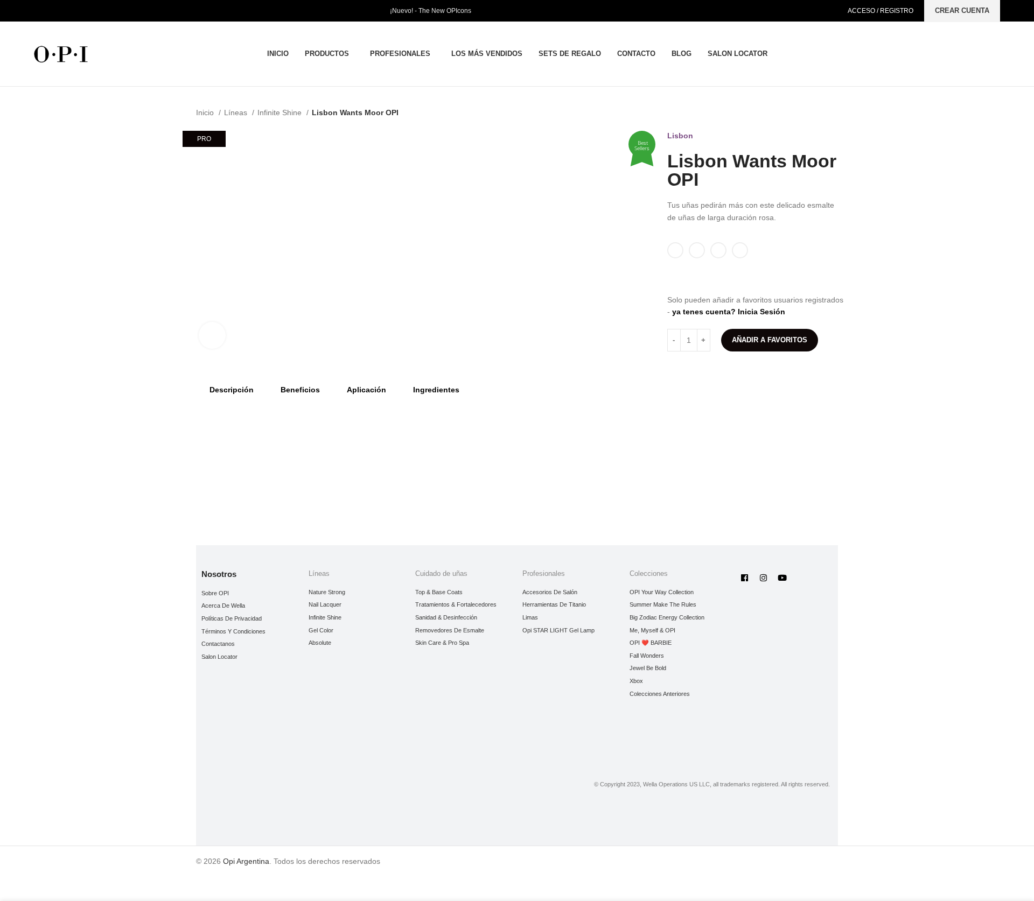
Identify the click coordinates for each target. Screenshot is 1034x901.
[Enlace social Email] (698, 276)
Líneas (236, 112)
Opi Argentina (246, 861)
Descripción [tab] (231, 389)
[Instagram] (763, 578)
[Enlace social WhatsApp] (723, 276)
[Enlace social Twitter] (686, 276)
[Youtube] (782, 578)
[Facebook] (744, 578)
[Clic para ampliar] (212, 335)
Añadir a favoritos (769, 340)
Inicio (206, 112)
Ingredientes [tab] (436, 389)
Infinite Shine (280, 112)
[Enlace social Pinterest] (710, 276)
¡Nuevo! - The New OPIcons (430, 11)
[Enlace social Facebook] (673, 276)
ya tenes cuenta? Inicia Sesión (728, 311)
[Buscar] (996, 54)
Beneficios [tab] (300, 389)
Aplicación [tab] (366, 389)
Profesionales (543, 573)
